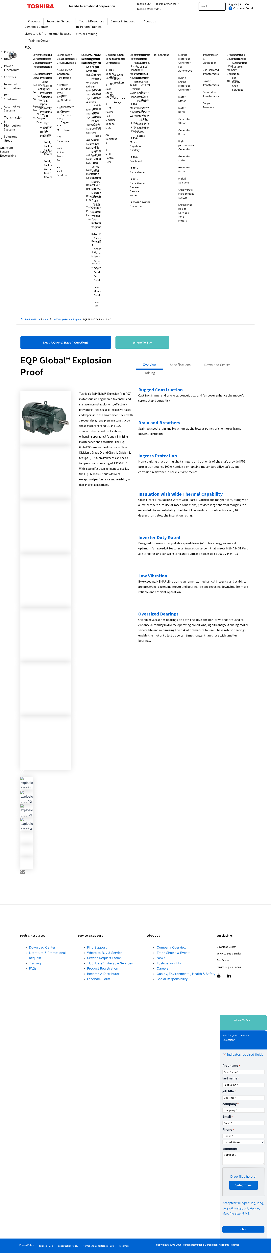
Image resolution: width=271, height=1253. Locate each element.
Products (29, 319)
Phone (228, 1129)
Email (227, 1117)
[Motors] (2, 52)
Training (35, 963)
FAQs (33, 968)
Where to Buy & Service (104, 953)
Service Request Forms (104, 958)
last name (230, 1078)
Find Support (97, 947)
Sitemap (124, 1245)
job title (229, 1091)
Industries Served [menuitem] (58, 21)
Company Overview (171, 947)
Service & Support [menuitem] (123, 21)
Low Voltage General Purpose (66, 319)
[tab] (149, 366)
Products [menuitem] (34, 21)
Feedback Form (98, 979)
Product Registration (102, 968)
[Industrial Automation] (2, 86)
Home (37, 319)
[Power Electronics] (2, 68)
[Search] (223, 6)
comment (229, 1149)
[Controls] (2, 77)
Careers (162, 968)
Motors (46, 319)
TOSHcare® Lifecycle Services (110, 963)
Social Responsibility (172, 979)
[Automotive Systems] (2, 108)
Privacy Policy (26, 1244)
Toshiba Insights (169, 963)
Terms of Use (46, 1245)
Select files (243, 1185)
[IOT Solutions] (2, 97)
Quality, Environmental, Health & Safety (186, 974)
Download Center (42, 947)
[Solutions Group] (2, 138)
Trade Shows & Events (173, 953)
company (230, 1104)
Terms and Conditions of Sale (98, 1245)
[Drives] (2, 59)
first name (231, 1066)
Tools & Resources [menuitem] (91, 21)
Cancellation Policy (68, 1245)
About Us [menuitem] (150, 21)
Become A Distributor (103, 974)
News (161, 958)
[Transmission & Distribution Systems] (2, 123)
